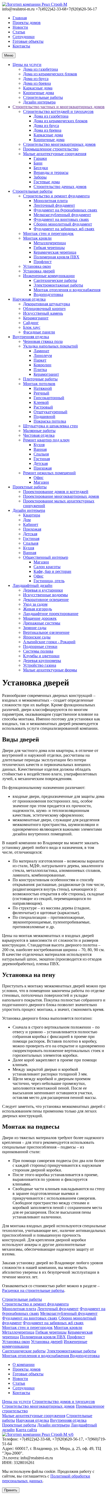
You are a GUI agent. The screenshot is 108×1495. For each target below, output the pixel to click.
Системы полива (38, 651)
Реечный (41, 393)
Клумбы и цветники (41, 656)
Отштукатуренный (50, 412)
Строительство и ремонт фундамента (56, 196)
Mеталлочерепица (50, 243)
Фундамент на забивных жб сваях (64, 229)
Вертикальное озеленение (46, 632)
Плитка (40, 369)
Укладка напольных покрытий (50, 346)
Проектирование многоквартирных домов (61, 496)
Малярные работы (39, 430)
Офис (39, 477)
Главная (20, 18)
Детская (41, 463)
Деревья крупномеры (42, 660)
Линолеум (43, 355)
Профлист (43, 261)
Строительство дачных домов (60, 186)
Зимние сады (34, 627)
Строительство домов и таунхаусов (63, 1401)
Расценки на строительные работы (33, 1290)
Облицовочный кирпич (44, 308)
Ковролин (42, 365)
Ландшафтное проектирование (50, 613)
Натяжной (43, 388)
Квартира (31, 515)
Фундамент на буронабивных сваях (65, 210)
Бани (38, 163)
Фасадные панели (39, 332)
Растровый (43, 407)
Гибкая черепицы (49, 247)
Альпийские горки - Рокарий (49, 642)
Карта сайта (26, 1429)
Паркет (40, 360)
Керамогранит (35, 318)
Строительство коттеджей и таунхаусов (58, 111)
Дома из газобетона (40, 69)
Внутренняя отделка (31, 337)
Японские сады (37, 637)
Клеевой (41, 402)
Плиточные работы (40, 379)
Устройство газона (39, 665)
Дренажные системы (41, 623)
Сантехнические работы (55, 280)
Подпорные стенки (40, 646)
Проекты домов (27, 22)
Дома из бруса (35, 78)
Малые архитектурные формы (50, 670)
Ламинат (41, 351)
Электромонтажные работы (58, 285)
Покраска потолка (50, 421)
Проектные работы (30, 487)
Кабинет (30, 524)
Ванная (40, 449)
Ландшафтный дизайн (32, 585)
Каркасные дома (37, 88)
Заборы (40, 177)
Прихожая (43, 468)
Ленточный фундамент (54, 205)
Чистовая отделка (39, 435)
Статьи (19, 32)
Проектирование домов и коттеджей (55, 491)
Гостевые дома (47, 182)
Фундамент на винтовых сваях (61, 219)
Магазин (41, 482)
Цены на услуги (27, 64)
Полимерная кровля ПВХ (56, 257)
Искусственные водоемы (45, 595)
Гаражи (40, 158)
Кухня (39, 444)
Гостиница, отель (49, 581)
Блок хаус (31, 327)
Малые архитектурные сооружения (54, 153)
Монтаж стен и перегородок (48, 233)
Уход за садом (35, 604)
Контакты (21, 46)
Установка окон (37, 266)
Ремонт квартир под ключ (46, 440)
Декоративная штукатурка (46, 304)
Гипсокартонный (49, 398)
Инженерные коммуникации (49, 276)
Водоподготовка (48, 294)
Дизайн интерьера (39, 102)
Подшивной (44, 416)
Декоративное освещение (46, 599)
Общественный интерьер (45, 557)
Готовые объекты (28, 41)
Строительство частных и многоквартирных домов (59, 107)
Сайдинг (31, 322)
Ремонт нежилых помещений (49, 473)
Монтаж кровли (37, 238)
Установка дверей (39, 271)
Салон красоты (47, 566)
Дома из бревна (37, 83)
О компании (24, 1364)
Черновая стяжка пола (43, 341)
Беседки (41, 168)
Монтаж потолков (39, 383)
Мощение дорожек (40, 618)
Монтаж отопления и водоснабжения (67, 290)
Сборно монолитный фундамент (63, 224)
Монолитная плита (51, 200)
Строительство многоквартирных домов (59, 144)
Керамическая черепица (55, 252)
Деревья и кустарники (43, 590)
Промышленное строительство (50, 149)
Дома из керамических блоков (50, 74)
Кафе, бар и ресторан (52, 571)
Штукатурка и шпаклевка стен (50, 426)
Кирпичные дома (38, 92)
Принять (10, 1490)
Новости (20, 27)
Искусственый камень (43, 313)
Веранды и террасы (51, 172)
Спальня (41, 454)
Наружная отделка (29, 299)
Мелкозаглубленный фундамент (62, 214)
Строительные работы (43, 97)
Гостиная (42, 459)
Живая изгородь (37, 609)
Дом (27, 520)
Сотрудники (24, 36)
